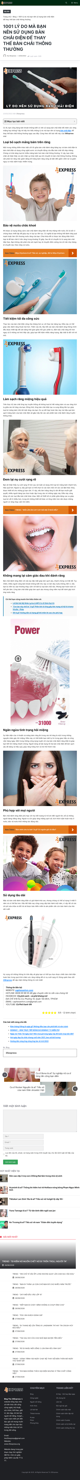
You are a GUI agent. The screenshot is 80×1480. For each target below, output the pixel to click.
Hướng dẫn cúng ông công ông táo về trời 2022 (29, 1041)
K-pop (32, 1417)
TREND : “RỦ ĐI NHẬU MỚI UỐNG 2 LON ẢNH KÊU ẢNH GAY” (37, 1348)
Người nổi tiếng (35, 1402)
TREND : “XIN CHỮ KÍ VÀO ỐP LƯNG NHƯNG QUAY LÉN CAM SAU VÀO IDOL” (43, 1274)
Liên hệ (59, 1402)
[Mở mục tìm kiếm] (66, 3)
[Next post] (75, 1089)
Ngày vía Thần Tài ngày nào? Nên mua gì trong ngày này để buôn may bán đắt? (42, 1034)
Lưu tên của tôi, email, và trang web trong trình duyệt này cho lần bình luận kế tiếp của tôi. (39, 1154)
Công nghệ (34, 1398)
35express (12, 56)
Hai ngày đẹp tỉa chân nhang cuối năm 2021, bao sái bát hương (35, 1037)
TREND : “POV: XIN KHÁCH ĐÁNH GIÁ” (27, 1315)
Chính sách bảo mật (63, 1410)
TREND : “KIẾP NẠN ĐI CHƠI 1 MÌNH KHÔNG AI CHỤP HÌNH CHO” (38, 1305)
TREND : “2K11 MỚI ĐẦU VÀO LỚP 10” (27, 1295)
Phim (32, 1420)
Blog (6, 11)
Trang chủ (7, 17)
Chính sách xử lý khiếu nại (65, 1424)
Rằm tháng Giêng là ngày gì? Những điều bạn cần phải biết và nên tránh (39, 1026)
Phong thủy (34, 1423)
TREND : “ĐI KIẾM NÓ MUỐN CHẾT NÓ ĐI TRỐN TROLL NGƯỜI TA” (34, 1261)
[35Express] (7, 3)
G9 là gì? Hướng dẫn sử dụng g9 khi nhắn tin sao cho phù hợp (38, 613)
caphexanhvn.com (24, 990)
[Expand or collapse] (74, 121)
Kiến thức (33, 1406)
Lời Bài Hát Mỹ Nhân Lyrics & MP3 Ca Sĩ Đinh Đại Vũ (33, 603)
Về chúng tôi (60, 1398)
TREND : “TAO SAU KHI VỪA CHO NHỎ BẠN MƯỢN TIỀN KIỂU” (37, 1338)
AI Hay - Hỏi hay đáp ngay (65, 1394)
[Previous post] (5, 1075)
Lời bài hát (34, 1410)
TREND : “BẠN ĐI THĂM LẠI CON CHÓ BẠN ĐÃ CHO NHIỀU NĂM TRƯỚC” (41, 1284)
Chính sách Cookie (63, 1420)
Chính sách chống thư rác (65, 1428)
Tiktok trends (35, 1413)
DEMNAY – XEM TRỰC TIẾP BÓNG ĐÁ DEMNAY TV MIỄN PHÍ (34, 1030)
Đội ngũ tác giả (61, 1406)
